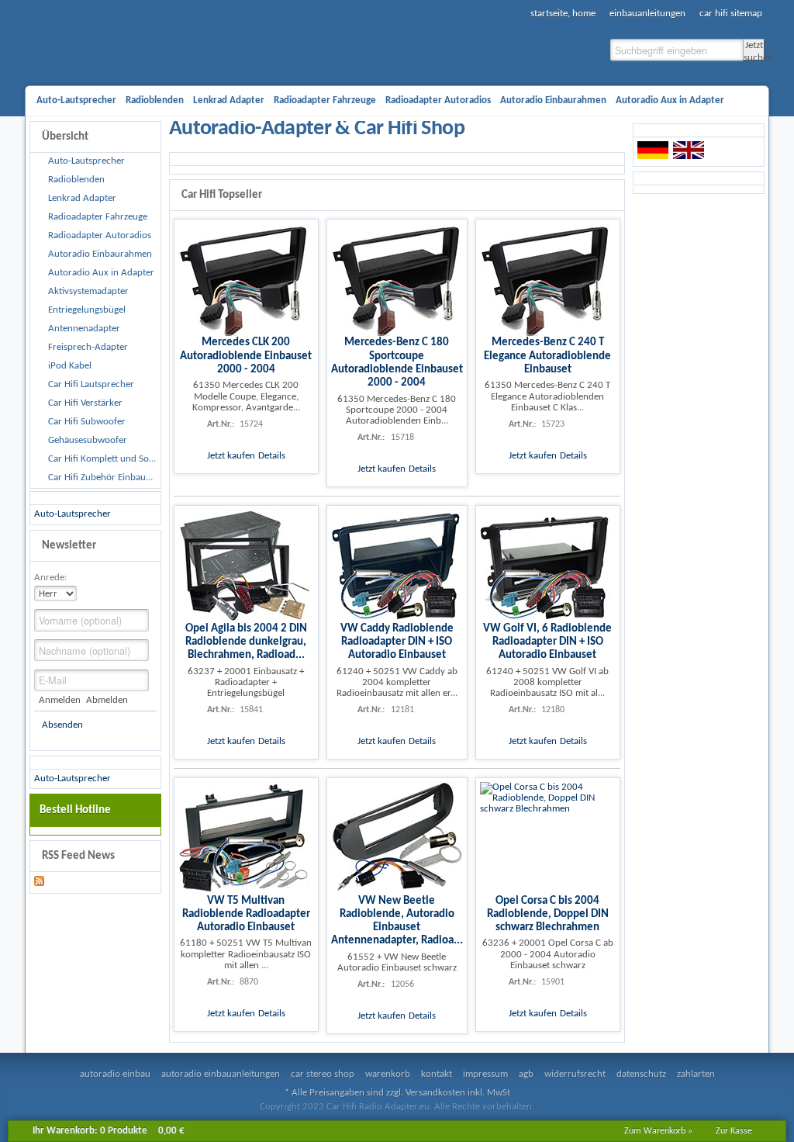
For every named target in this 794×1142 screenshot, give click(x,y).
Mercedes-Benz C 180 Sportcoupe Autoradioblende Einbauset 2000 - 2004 (397, 362)
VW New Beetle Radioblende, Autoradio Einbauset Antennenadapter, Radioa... (397, 921)
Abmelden (106, 700)
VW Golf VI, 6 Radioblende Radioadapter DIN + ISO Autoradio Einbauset (547, 642)
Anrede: (50, 578)
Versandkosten (435, 1093)
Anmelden (60, 700)
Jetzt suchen (754, 50)
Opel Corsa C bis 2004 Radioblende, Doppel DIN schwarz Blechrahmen (548, 914)
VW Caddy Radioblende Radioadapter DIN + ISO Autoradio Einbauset (397, 642)
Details (271, 456)
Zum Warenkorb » (658, 1131)
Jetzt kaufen (231, 456)
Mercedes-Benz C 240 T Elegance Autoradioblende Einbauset (547, 355)
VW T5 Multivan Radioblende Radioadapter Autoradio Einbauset (246, 914)
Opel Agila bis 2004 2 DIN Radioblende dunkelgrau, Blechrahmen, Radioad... (246, 642)
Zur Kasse (734, 1131)
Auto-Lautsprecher (72, 514)
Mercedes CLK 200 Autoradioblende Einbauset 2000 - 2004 (246, 355)
